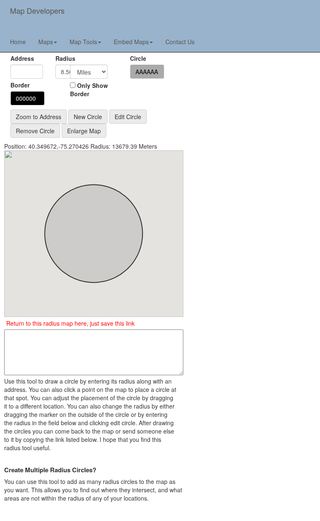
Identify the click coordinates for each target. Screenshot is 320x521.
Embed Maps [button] (131, 41)
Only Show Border (89, 89)
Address (22, 58)
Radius (56, 58)
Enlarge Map (84, 131)
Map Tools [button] (83, 41)
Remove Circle (35, 131)
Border (20, 85)
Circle (138, 58)
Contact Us (180, 41)
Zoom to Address (38, 116)
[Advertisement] (254, 89)
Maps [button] (45, 41)
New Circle (88, 116)
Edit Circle (128, 116)
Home (18, 41)
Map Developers (37, 10)
